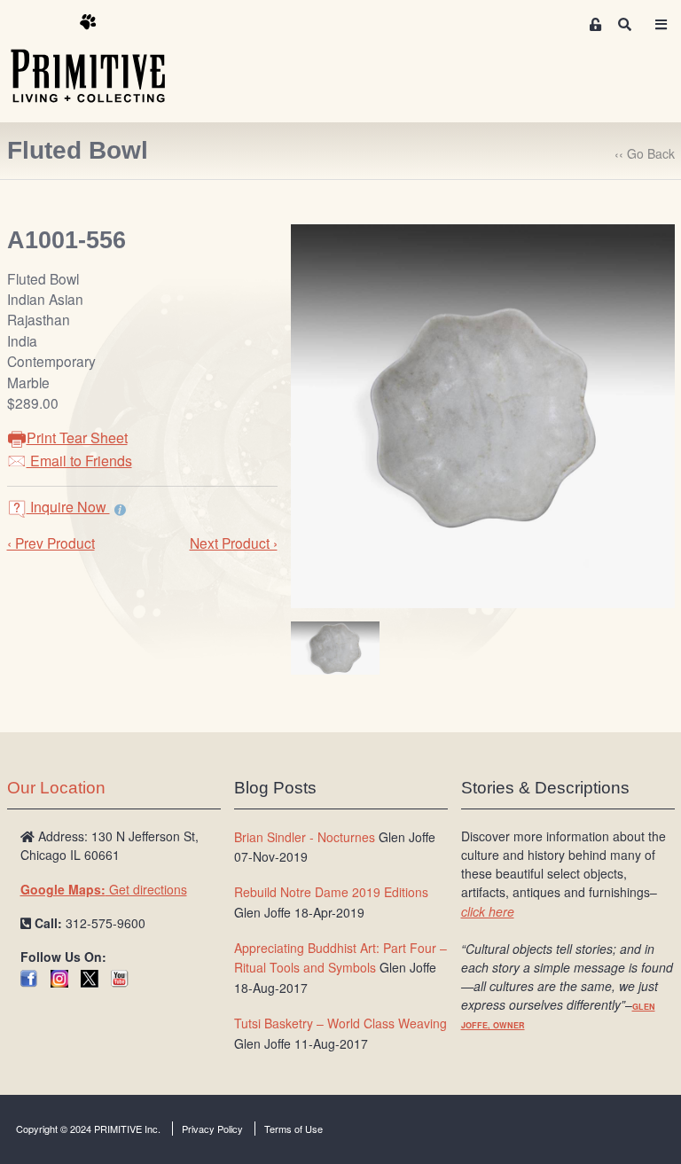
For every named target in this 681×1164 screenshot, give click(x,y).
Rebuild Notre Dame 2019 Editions (331, 892)
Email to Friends (79, 460)
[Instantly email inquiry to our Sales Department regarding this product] (120, 509)
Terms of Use (293, 1128)
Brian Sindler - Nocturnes (304, 837)
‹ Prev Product (51, 542)
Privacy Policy (212, 1128)
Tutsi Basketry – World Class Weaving (340, 1023)
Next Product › (234, 542)
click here (487, 911)
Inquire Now (68, 506)
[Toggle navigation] (661, 24)
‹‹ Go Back (644, 153)
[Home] (101, 59)
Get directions (103, 889)
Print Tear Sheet (77, 437)
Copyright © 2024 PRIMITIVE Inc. (88, 1128)
